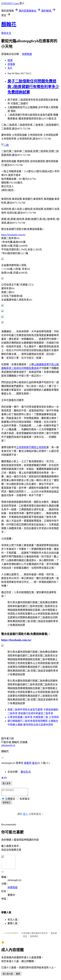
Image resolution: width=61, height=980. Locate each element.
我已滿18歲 (8, 974)
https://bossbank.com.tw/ (13, 234)
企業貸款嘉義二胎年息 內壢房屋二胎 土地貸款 (33, 717)
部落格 (11, 64)
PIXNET (14, 933)
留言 (34, 763)
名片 (10, 68)
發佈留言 (7, 802)
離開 (18, 974)
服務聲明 (34, 936)
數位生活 (26, 771)
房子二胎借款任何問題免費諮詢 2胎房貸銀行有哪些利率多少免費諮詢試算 (33, 86)
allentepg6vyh (8, 745)
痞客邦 (27, 763)
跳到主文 (6, 33)
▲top (4, 777)
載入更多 (7, 783)
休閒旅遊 (27, 54)
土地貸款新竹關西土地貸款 (31, 447)
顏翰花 (8, 24)
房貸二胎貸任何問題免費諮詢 (22, 368)
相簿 (10, 60)
